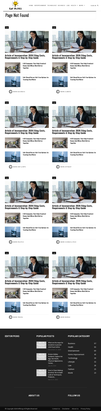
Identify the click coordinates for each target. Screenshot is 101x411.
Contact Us (56, 409)
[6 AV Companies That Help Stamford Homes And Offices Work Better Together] (12, 67)
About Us (75, 409)
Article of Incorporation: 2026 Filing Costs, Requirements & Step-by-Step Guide (25, 56)
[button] (97, 5)
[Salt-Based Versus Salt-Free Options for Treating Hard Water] (12, 81)
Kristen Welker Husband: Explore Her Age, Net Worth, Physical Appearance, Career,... (55, 358)
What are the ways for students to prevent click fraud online (55, 345)
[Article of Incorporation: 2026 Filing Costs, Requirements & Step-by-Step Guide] (27, 42)
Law (7, 27)
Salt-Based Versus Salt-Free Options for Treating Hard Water (36, 78)
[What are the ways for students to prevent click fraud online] (41, 345)
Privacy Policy (85, 409)
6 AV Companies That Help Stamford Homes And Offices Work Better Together (34, 65)
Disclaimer (66, 409)
